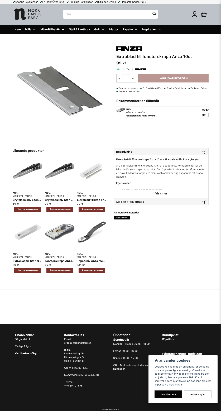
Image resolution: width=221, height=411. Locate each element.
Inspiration (149, 29)
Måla (28, 29)
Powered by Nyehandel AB (110, 409)
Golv (97, 29)
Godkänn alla (168, 394)
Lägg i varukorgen (28, 209)
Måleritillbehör (50, 29)
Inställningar (197, 394)
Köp (204, 115)
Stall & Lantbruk (79, 29)
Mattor (113, 29)
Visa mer (161, 193)
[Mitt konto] (194, 14)
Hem (18, 29)
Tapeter (128, 29)
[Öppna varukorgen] (204, 14)
